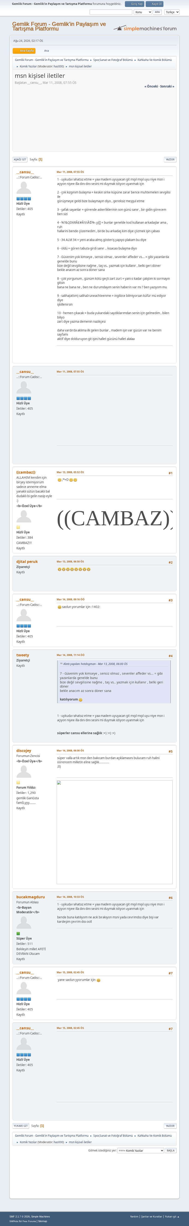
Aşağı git (20, 159)
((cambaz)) (25, 472)
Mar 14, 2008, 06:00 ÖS (70, 750)
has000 (58, 66)
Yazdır (170, 159)
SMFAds (13, 1221)
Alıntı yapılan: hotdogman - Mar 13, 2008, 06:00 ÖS (95, 664)
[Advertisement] (94, 121)
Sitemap (42, 1221)
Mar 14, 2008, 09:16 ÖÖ (71, 599)
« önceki (151, 86)
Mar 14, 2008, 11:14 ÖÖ (71, 655)
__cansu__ (25, 171)
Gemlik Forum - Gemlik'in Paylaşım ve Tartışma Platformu (59, 26)
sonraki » (167, 86)
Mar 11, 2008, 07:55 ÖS (70, 172)
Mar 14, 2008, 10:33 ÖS (70, 896)
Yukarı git (21, 1125)
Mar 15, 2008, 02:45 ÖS (70, 972)
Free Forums (29, 1221)
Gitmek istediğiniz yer (102, 1150)
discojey (23, 750)
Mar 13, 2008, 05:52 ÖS (70, 472)
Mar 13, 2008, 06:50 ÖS (70, 561)
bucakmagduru (30, 896)
